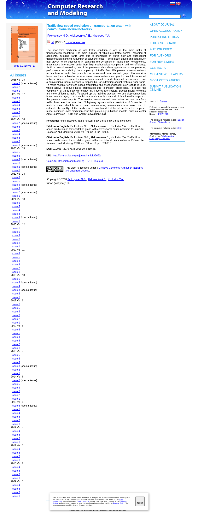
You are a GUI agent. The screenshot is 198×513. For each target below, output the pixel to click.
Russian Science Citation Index (166, 121)
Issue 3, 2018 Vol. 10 (24, 65)
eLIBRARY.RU (162, 114)
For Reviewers (162, 61)
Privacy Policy (118, 503)
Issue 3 (16, 83)
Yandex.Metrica (83, 501)
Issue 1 (16, 90)
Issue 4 (16, 105)
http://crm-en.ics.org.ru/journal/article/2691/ (77, 155)
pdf (52, 42)
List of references (75, 42)
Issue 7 (16, 123)
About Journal (162, 24)
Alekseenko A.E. (80, 35)
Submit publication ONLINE (165, 88)
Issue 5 (16, 101)
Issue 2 (16, 87)
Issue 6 (16, 97)
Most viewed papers (166, 74)
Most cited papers (165, 80)
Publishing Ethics (164, 37)
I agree (140, 501)
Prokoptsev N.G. (58, 35)
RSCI (179, 128)
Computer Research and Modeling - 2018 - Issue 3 (74, 161)
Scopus (163, 101)
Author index (161, 49)
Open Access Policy (166, 30)
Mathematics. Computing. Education (161, 137)
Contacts (158, 67)
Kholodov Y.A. (101, 35)
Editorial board (163, 43)
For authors (160, 55)
